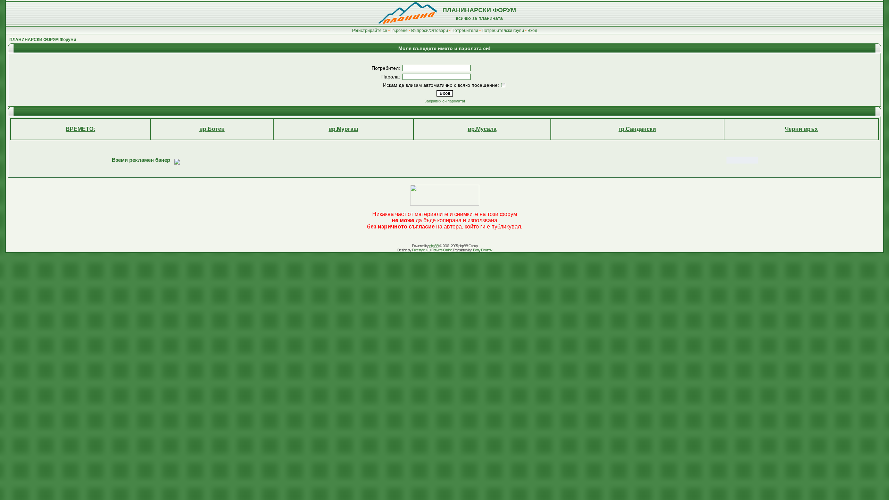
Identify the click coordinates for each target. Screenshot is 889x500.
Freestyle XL (420, 250)
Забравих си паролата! (444, 101)
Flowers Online (441, 250)
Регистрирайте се (369, 30)
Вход (532, 30)
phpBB (434, 246)
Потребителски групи (503, 30)
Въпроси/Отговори (429, 30)
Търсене (399, 30)
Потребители (464, 30)
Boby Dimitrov (482, 250)
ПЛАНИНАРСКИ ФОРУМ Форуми (42, 39)
